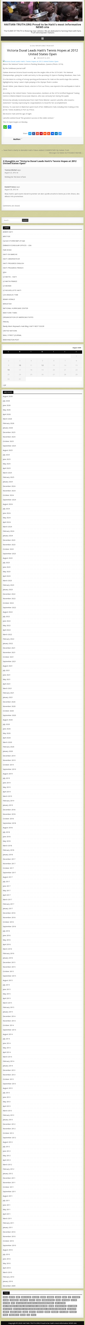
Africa (5, 1297)
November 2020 (9, 706)
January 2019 (8, 805)
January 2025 (8, 482)
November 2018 (9, 814)
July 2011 (6, 1200)
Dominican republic (48, 1300)
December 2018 (9, 809)
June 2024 (7, 513)
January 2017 (8, 908)
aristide (11, 1297)
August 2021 (8, 666)
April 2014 (7, 1052)
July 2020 (6, 724)
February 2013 (8, 1115)
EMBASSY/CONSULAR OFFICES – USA (17, 245)
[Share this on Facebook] (33, 133)
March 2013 (7, 1110)
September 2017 (9, 872)
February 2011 (8, 1223)
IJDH (4, 272)
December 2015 (9, 962)
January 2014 (8, 1066)
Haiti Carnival (72, 1306)
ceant (64, 1297)
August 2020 (8, 720)
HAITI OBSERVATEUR (11, 259)
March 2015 (7, 1003)
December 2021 (9, 648)
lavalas (25, 1312)
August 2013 (8, 1088)
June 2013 (7, 1097)
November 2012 (9, 1128)
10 (20, 365)
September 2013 (9, 1084)
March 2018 (7, 845)
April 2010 (7, 1268)
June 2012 (7, 1151)
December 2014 (9, 1016)
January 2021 (8, 697)
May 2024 (7, 518)
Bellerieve (36, 1297)
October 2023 (8, 549)
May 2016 (7, 940)
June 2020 (7, 729)
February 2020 (8, 747)
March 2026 (7, 419)
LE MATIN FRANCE (10, 281)
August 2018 (8, 827)
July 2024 (6, 509)
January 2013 (8, 1119)
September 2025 (9, 446)
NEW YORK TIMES (10, 313)
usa (28, 1315)
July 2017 (6, 881)
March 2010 (7, 1272)
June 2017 (7, 886)
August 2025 (8, 450)
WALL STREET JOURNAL (12, 335)
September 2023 (9, 553)
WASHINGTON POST (11, 340)
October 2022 (8, 603)
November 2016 (9, 917)
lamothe (6, 1312)
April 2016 (7, 944)
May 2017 (7, 890)
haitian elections (60, 1306)
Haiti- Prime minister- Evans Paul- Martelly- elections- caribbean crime (25, 1306)
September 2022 (9, 607)
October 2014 (8, 1025)
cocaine (5, 1300)
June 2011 (7, 1205)
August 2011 (8, 1196)
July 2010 (6, 1254)
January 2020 (8, 751)
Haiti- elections (60, 1303)
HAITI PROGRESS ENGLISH (13, 263)
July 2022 (6, 616)
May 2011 (7, 1209)
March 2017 (7, 899)
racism (23, 1315)
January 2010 (8, 1281)
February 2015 (8, 1007)
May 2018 (7, 841)
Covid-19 (32, 1300)
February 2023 (8, 585)
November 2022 (9, 598)
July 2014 (6, 1039)
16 (9, 370)
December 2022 (9, 594)
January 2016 (8, 958)
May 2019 (7, 787)
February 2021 (8, 693)
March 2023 (7, 580)
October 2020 (8, 711)
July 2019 (6, 778)
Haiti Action (7, 250)
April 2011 (7, 1214)
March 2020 (7, 742)
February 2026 (8, 423)
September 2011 (9, 1191)
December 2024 (9, 486)
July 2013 (6, 1093)
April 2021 (7, 684)
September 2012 (9, 1137)
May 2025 (7, 464)
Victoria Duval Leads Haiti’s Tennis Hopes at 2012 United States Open (42, 52)
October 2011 (8, 1187)
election (73, 1300)
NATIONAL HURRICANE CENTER (15, 308)
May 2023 (7, 571)
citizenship (76, 1297)
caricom (58, 1297)
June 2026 (7, 405)
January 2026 (8, 428)
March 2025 (7, 473)
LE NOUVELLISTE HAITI (12, 290)
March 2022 (7, 634)
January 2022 (8, 643)
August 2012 (8, 1142)
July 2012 (6, 1146)
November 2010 (9, 1236)
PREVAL (6, 322)
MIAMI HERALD (9, 299)
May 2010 (7, 1263)
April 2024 (7, 522)
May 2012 (7, 1155)
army (18, 1297)
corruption (23, 1300)
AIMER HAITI (8, 232)
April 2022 (7, 630)
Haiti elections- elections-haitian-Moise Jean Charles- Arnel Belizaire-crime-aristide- (40, 1309)
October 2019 (8, 765)
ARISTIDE (6, 236)
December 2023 (9, 540)
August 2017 (8, 877)
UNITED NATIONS (10, 331)
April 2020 (7, 738)
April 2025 (7, 468)
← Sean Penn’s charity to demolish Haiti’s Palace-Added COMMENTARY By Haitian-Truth (35, 150)
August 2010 (8, 1250)
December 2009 (9, 1286)
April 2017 (7, 895)
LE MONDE (7, 286)
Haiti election (7, 1309)
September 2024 (9, 500)
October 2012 (8, 1133)
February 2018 (8, 850)
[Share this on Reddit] (44, 133)
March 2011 (7, 1218)
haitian (51, 1306)
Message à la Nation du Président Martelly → (66, 153)
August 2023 (8, 558)
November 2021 (9, 652)
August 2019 (8, 774)
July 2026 (6, 401)
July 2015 (6, 985)
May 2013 (7, 1101)
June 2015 (7, 989)
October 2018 (8, 818)
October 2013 (8, 1079)
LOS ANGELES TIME (10, 295)
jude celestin (72, 1309)
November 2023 (9, 544)
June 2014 (7, 1043)
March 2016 (7, 949)
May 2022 (7, 625)
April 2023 (7, 576)
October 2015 (8, 971)
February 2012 (8, 1169)
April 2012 (7, 1160)
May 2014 (7, 1048)
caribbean (50, 1297)
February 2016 (8, 953)
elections (6, 1303)
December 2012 (9, 1124)
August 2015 (8, 980)
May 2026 (7, 410)
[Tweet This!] (29, 133)
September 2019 (9, 769)
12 (42, 365)
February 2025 (8, 477)
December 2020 (9, 702)
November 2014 (9, 1021)
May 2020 (7, 733)
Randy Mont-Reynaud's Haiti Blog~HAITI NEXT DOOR (23, 326)
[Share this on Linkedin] (56, 133)
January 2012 (8, 1173)
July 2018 (6, 832)
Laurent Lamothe (16, 1312)
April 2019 (7, 792)
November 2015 (9, 967)
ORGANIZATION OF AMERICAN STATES (18, 317)
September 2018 (9, 823)
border (43, 1297)
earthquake (65, 1300)
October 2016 (8, 922)
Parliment (55, 1312)
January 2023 (8, 589)
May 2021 (7, 679)
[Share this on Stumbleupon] (48, 133)
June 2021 (7, 675)
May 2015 (7, 994)
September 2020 (9, 715)
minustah (40, 1312)
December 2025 (9, 432)
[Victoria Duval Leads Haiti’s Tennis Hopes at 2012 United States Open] (30, 61)
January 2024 (8, 535)
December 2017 (9, 859)
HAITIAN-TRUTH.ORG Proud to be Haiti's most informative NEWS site (42, 26)
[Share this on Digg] (52, 133)
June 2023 (7, 567)
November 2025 (9, 437)
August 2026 (8, 396)
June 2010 (7, 1259)
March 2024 (7, 526)
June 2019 (7, 783)
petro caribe (64, 1312)
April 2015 (7, 998)
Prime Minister (14, 1315)
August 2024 (8, 504)
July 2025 (6, 455)
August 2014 (8, 1034)
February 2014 (8, 1061)
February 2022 (8, 639)
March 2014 (7, 1057)
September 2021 (9, 661)
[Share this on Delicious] (60, 133)
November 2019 (9, 760)
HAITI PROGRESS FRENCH (13, 268)
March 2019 (7, 796)
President (73, 1312)
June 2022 (7, 621)
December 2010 (9, 1232)
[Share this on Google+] (37, 133)
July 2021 (6, 670)
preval (5, 1315)
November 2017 (9, 863)
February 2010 (8, 1277)
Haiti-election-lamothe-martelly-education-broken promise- (34, 1303)
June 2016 (7, 935)
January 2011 (8, 1227)
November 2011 (9, 1182)
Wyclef (33, 1315)
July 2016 (6, 931)
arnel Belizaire (26, 1297)
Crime (38, 1300)
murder (47, 1312)
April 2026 (7, 414)
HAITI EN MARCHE (10, 254)
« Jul (4, 385)
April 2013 (7, 1106)
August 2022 (8, 612)
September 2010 (9, 1245)
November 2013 (9, 1075)
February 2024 (8, 531)
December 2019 (9, 756)
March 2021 (7, 688)
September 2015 (9, 976)
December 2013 (9, 1070)
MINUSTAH (7, 304)
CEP (69, 1297)
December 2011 (9, 1178)
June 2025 (7, 459)
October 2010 (8, 1241)
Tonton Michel (11, 170)
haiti (12, 1303)
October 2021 (8, 657)
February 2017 (8, 904)
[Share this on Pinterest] (41, 133)
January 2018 (8, 854)
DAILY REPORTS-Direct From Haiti (43, 46)
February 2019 (8, 801)
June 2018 (7, 836)
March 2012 (7, 1164)
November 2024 (9, 491)
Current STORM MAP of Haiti (14, 241)
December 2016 (9, 913)
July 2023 (6, 562)
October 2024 (8, 495)
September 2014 (9, 1030)
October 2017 (8, 868)
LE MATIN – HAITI (10, 277)
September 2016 (9, 926)
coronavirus (14, 1300)
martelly (32, 1312)
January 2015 (8, 1012)
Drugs (58, 1300)
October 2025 (8, 441)
